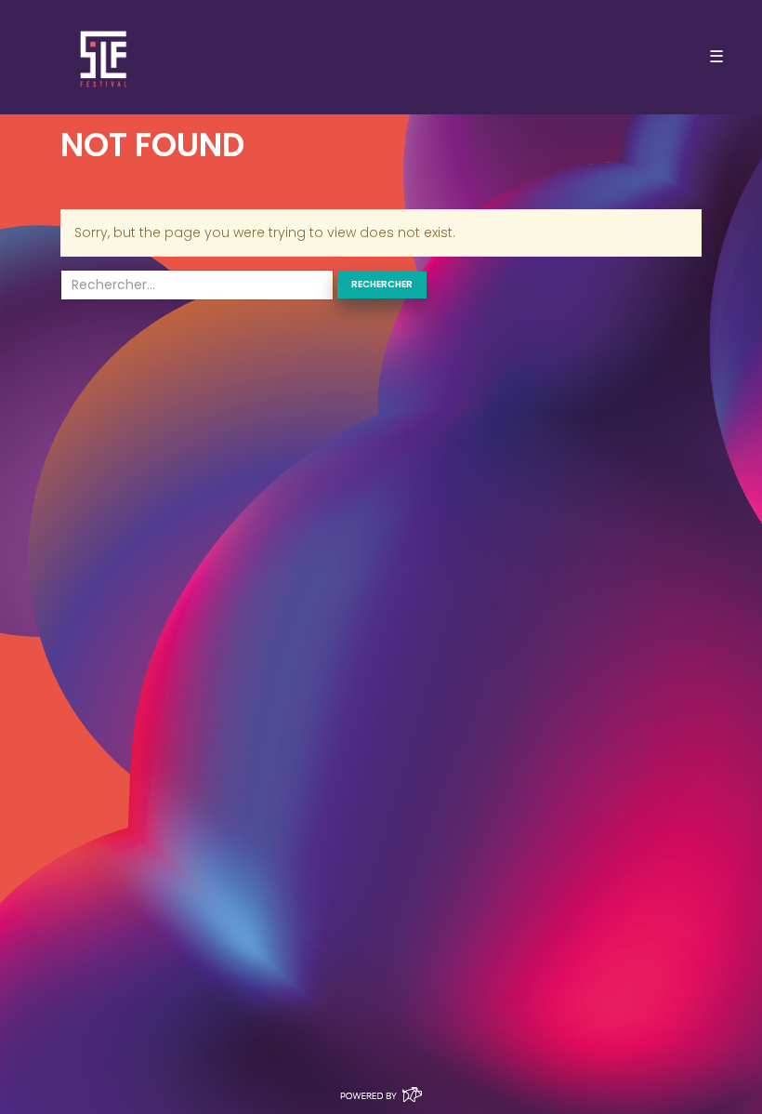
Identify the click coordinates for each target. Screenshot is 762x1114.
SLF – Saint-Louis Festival (104, 57)
